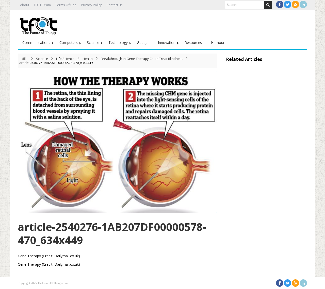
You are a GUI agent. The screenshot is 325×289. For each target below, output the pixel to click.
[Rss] (295, 4)
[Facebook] (280, 4)
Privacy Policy (91, 5)
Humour (217, 42)
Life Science (65, 58)
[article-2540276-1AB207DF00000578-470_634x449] (117, 142)
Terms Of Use (65, 5)
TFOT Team (42, 5)
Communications (36, 42)
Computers (68, 42)
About (24, 5)
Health (88, 58)
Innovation (166, 42)
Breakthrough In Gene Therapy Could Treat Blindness (142, 58)
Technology (118, 42)
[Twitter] (287, 4)
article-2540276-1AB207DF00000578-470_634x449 (112, 233)
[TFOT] (39, 24)
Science (93, 42)
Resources (193, 42)
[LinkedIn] (303, 4)
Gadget (143, 42)
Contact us (114, 5)
